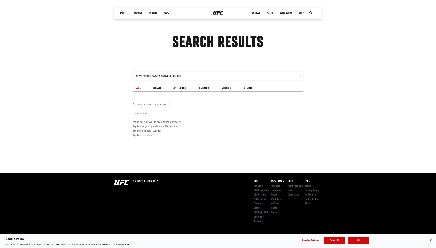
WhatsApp (276, 199)
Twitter (274, 212)
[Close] (430, 240)
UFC (256, 181)
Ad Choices (310, 194)
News (166, 13)
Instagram (276, 190)
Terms (308, 186)
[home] (218, 13)
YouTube (275, 203)
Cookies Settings (310, 240)
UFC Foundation (261, 190)
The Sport (258, 186)
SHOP (301, 13)
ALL (138, 88)
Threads (275, 194)
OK (358, 240)
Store (256, 208)
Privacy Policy (312, 190)
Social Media (277, 181)
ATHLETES (180, 88)
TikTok (274, 208)
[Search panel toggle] (311, 13)
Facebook (276, 186)
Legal (308, 181)
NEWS (157, 88)
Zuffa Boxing (286, 13)
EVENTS (204, 88)
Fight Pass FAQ (295, 186)
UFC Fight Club (261, 212)
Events (123, 13)
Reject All (334, 240)
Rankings (138, 13)
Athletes (153, 13)
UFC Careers (260, 194)
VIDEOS (227, 88)
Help (290, 181)
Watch (270, 13)
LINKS (248, 88)
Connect (256, 13)
